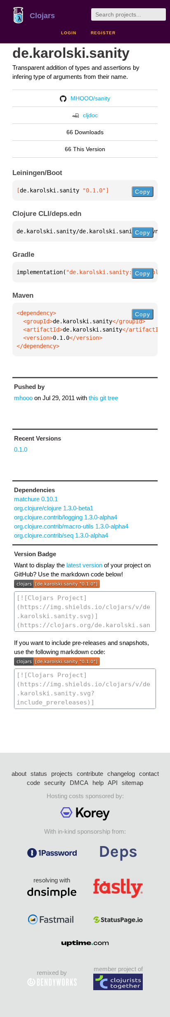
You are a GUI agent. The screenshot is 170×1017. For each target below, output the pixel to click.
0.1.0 (20, 449)
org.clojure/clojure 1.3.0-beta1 (53, 508)
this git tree (103, 397)
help (98, 782)
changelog (121, 773)
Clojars (42, 16)
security (55, 782)
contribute (90, 773)
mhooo (23, 397)
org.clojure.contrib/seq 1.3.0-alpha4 (61, 535)
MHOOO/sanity (90, 98)
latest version (84, 565)
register (103, 33)
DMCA (79, 782)
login (68, 33)
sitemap (132, 782)
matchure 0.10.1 (36, 499)
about (19, 773)
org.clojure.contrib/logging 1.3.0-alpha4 (65, 517)
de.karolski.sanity (71, 53)
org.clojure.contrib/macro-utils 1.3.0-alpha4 (71, 526)
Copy (142, 191)
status (39, 773)
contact (149, 773)
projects (62, 773)
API (113, 782)
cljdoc (90, 115)
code (33, 782)
